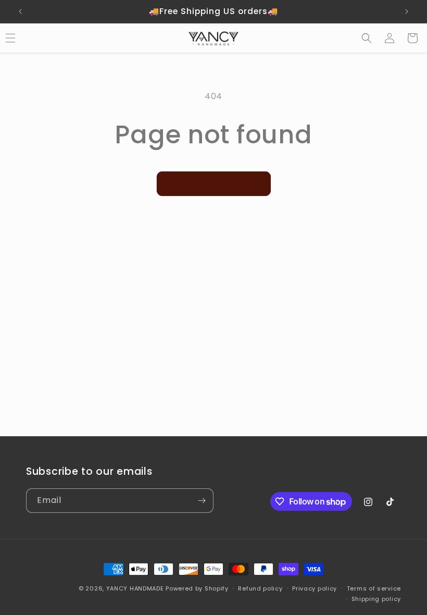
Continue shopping (213, 183)
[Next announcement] (406, 11)
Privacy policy (314, 588)
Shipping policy (376, 599)
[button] (366, 38)
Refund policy (260, 588)
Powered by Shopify (197, 588)
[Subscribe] (201, 500)
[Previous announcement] (20, 11)
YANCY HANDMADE (136, 588)
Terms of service (374, 588)
